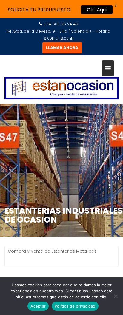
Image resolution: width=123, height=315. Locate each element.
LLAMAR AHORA (62, 47)
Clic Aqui (97, 9)
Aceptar (38, 306)
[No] (116, 296)
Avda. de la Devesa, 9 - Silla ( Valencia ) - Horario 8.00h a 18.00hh (61, 34)
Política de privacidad (75, 306)
